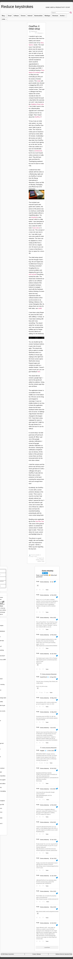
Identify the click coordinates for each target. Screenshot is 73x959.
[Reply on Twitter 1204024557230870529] (37, 902)
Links (3, 19)
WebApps (47, 15)
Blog (3, 15)
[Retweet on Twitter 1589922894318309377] (40, 629)
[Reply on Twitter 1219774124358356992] (37, 886)
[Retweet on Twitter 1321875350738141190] (40, 783)
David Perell (43, 677)
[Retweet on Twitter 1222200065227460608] (40, 870)
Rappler (42, 750)
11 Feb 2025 (53, 595)
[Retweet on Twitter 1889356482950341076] (40, 612)
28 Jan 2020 (53, 858)
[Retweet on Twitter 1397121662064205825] (40, 707)
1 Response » (40, 33)
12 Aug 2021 (53, 677)
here (38, 371)
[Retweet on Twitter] (41, 674)
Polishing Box (34, 31)
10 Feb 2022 (53, 635)
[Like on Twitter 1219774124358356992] (43, 886)
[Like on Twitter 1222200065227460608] (43, 870)
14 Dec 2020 (50, 750)
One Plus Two (39, 521)
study (38, 81)
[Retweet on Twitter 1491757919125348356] (40, 648)
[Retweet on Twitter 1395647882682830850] (40, 722)
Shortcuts (55, 15)
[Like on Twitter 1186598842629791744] (43, 941)
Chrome (23, 15)
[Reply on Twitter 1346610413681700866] (37, 743)
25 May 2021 (53, 698)
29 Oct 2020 (53, 768)
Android (30, 15)
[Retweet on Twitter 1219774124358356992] (40, 886)
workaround (38, 150)
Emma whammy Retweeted (49, 674)
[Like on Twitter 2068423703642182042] (43, 590)
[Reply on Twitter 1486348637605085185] (37, 669)
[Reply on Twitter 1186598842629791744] (37, 941)
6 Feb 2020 (53, 822)
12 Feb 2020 (53, 805)
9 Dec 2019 (53, 891)
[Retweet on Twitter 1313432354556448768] (40, 800)
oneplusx (42, 559)
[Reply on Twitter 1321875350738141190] (37, 783)
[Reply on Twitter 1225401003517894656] (37, 834)
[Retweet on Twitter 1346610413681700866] (40, 743)
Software (16, 15)
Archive (62, 15)
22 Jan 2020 (53, 875)
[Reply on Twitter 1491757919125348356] (37, 648)
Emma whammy (44, 582)
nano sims (36, 228)
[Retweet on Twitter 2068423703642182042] (40, 590)
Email (10, 15)
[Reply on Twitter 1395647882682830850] (37, 722)
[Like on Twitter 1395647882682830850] (43, 722)
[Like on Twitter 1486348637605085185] (43, 669)
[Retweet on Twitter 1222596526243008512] (40, 853)
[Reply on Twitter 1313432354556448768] (37, 800)
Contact (34, 954)
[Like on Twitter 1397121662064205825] (43, 707)
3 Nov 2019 (53, 907)
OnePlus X (38, 117)
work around (32, 274)
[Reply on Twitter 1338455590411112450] (37, 763)
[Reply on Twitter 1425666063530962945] (37, 693)
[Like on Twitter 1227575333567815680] (43, 817)
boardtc (37, 554)
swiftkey (39, 561)
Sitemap (39, 954)
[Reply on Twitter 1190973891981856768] (37, 918)
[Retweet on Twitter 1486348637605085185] (40, 669)
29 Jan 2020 (53, 839)
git (3, 601)
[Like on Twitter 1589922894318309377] (43, 629)
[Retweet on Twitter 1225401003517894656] (40, 834)
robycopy (3, 608)
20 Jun (52, 582)
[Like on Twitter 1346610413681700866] (43, 743)
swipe (43, 561)
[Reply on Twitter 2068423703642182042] (37, 590)
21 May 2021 (53, 712)
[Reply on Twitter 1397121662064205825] (37, 707)
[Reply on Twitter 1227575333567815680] (37, 817)
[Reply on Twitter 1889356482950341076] (37, 612)
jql (3, 604)
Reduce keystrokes (17, 6)
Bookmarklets (38, 15)
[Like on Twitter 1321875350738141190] (43, 783)
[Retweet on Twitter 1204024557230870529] (40, 902)
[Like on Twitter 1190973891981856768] (43, 918)
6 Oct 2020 (53, 789)
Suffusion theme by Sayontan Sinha (64, 954)
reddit (40, 308)
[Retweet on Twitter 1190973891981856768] (40, 918)
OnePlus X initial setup (34, 27)
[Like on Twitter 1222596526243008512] (43, 853)
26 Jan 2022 (53, 653)
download (34, 217)
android (37, 559)
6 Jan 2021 (53, 727)
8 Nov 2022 (53, 617)
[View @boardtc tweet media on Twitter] (38, 585)
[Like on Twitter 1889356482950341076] (43, 612)
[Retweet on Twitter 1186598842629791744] (40, 941)
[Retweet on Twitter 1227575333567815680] (40, 817)
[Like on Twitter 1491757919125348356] (43, 648)
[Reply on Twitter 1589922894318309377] (37, 629)
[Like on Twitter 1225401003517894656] (43, 834)
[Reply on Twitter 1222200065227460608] (37, 870)
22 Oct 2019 (53, 923)
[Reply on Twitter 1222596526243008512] (37, 853)
